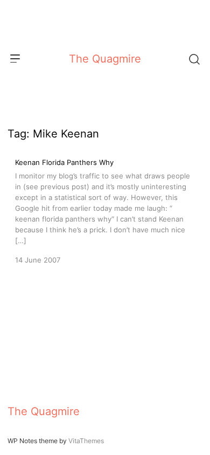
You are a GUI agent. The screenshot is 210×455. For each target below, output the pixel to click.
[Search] (193, 58)
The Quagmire (105, 58)
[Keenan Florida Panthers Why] (105, 210)
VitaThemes (86, 441)
